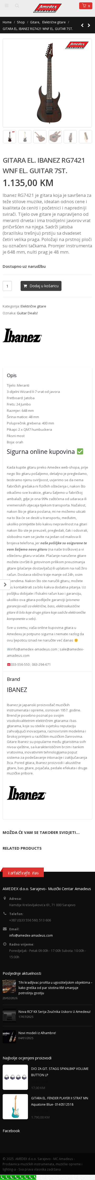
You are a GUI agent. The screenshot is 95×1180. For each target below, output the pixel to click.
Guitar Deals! (27, 313)
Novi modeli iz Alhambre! (37, 1033)
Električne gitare (33, 306)
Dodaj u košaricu (44, 285)
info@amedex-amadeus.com (31, 935)
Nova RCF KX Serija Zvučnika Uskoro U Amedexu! (54, 1011)
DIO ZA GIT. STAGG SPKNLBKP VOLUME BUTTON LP (59, 1071)
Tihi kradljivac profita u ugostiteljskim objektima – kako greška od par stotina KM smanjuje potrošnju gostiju (55, 987)
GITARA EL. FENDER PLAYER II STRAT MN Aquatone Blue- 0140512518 (59, 1101)
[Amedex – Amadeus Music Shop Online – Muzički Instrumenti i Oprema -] (47, 8)
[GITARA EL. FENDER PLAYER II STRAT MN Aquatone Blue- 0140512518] (15, 1106)
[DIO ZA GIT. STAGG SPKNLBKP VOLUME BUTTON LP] (15, 1077)
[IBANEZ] (22, 337)
